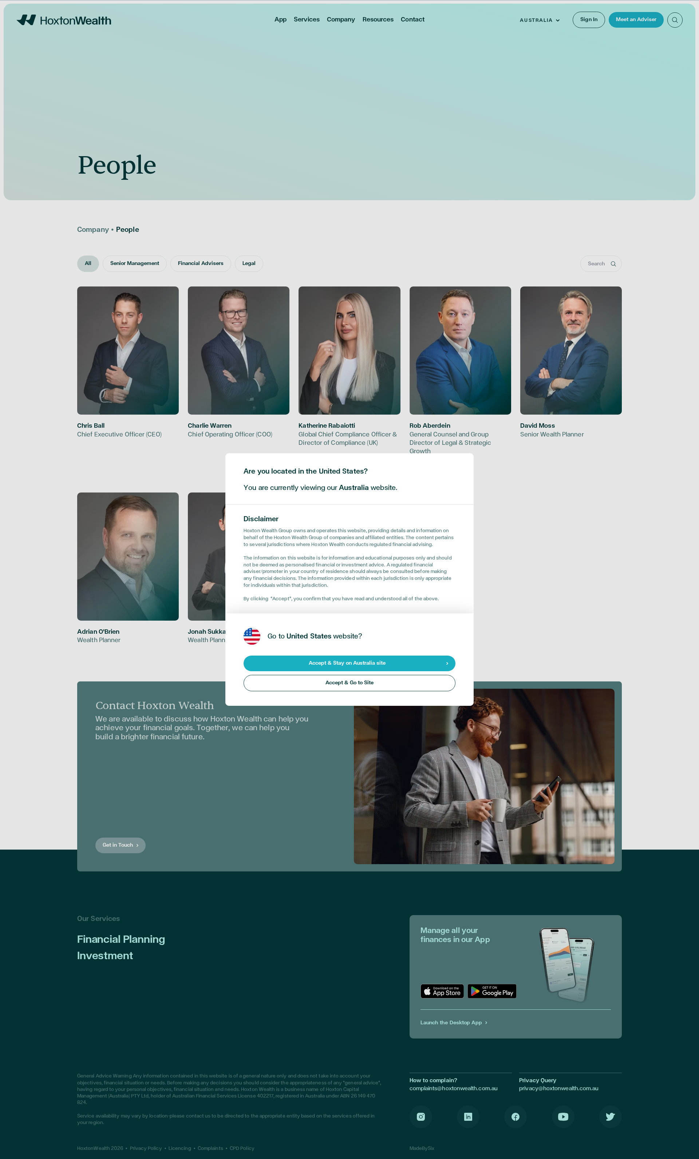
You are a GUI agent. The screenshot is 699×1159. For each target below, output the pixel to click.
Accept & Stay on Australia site (347, 663)
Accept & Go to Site (349, 682)
